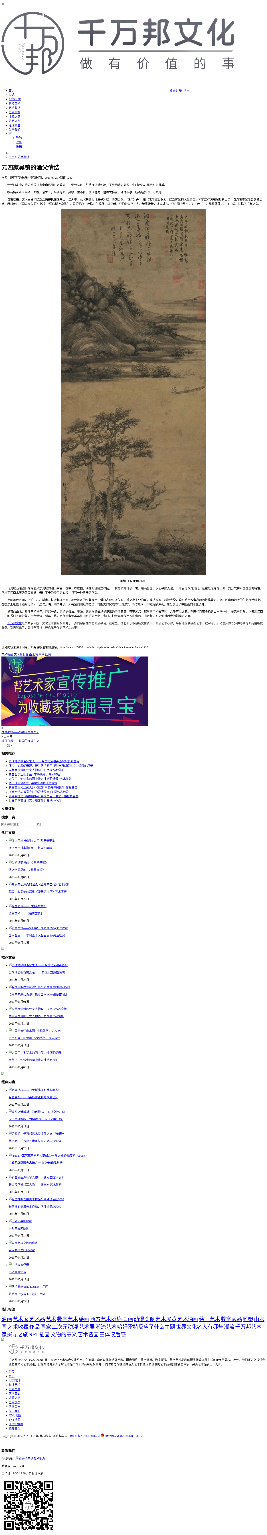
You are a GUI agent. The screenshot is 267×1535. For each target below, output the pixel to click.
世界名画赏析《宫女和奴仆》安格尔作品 (35, 800)
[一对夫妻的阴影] (20, 1221)
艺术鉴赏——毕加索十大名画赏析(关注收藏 (37, 935)
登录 (172, 90)
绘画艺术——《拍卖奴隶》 (26, 913)
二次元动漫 (65, 1327)
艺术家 (21, 1319)
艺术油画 (187, 1319)
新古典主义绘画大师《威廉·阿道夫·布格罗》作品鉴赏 (43, 787)
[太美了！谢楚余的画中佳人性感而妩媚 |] (35, 1052)
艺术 (51, 1319)
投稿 (187, 90)
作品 (34, 1327)
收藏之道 (14, 116)
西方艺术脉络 (106, 1319)
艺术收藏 (7, 654)
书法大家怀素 (17, 1272)
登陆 (19, 137)
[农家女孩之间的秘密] (23, 1243)
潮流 (229, 1327)
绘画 (48, 654)
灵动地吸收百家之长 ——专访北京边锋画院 (37, 972)
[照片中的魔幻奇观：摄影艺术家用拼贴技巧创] (39, 987)
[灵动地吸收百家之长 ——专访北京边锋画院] (38, 965)
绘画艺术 (209, 1319)
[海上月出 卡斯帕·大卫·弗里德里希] (32, 840)
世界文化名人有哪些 (199, 1327)
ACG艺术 (15, 99)
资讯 (12, 94)
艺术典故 (14, 112)
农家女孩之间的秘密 (22, 1250)
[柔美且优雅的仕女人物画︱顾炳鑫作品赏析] (38, 1009)
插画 (44, 1334)
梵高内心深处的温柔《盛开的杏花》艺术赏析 (38, 891)
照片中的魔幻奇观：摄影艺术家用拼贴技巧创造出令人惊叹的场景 (51, 765)
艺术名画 (88, 1334)
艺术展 (87, 1327)
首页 (12, 90)
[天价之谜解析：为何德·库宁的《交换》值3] (37, 1111)
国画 (41, 654)
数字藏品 (231, 1319)
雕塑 (248, 1319)
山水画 (33, 654)
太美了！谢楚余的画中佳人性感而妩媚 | (34, 1060)
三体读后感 (112, 1334)
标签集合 (14, 1428)
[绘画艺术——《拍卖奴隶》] (27, 906)
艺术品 (37, 1319)
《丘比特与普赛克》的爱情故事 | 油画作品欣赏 (39, 791)
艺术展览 (14, 121)
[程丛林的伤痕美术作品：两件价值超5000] (36, 1199)
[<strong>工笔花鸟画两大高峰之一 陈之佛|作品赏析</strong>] (48, 1155)
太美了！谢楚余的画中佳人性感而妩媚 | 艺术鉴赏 (40, 778)
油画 (6, 1319)
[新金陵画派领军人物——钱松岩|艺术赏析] (36, 1177)
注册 (179, 90)
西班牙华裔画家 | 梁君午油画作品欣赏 (33, 783)
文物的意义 (63, 1334)
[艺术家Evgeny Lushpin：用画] (28, 1286)
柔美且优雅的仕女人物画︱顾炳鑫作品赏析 (36, 770)
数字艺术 (67, 1319)
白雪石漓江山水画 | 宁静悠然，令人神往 (34, 774)
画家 (46, 1327)
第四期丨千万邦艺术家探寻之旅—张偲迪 (35, 1141)
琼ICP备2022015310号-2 (85, 1436)
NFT (34, 1334)
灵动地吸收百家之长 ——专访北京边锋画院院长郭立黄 (44, 761)
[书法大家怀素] (19, 1264)
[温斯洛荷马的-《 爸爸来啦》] (28, 862)
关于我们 (14, 129)
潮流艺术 (105, 1327)
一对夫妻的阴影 (19, 1228)
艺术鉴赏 (14, 107)
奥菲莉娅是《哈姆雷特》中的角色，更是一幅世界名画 (43, 796)
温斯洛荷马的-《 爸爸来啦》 (27, 869)
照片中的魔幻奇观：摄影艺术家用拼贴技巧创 (38, 994)
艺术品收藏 (21, 654)
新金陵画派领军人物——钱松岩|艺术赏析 (35, 1184)
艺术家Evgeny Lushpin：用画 (27, 1294)
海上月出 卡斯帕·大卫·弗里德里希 (30, 848)
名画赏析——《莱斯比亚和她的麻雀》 (33, 1097)
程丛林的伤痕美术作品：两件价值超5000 (35, 1206)
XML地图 (15, 1415)
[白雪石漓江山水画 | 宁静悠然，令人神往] (36, 1030)
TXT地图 (14, 1419)
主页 (12, 157)
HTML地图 (16, 1424)
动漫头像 (144, 1319)
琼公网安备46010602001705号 (124, 1436)
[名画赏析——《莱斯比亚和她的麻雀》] (35, 1090)
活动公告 (14, 125)
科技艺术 (14, 103)
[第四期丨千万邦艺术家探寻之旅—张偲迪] (36, 1133)
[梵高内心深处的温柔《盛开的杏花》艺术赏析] (39, 884)
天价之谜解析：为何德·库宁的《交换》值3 (36, 1119)
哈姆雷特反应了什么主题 (146, 1327)
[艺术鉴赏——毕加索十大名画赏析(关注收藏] (38, 928)
